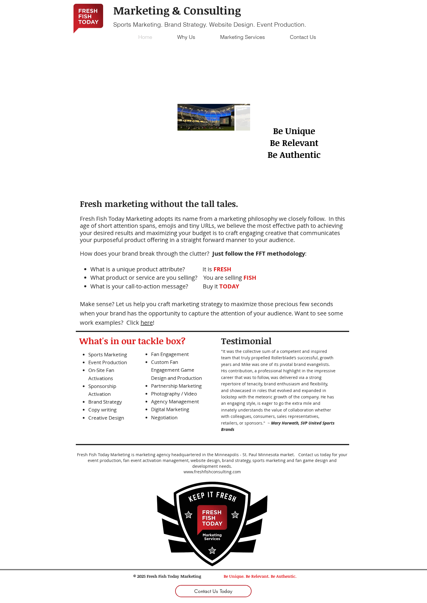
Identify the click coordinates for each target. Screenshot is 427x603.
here (147, 322)
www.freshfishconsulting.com (212, 471)
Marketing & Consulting (177, 10)
